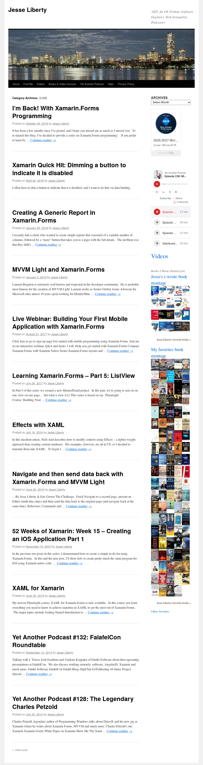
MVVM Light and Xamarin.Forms (58, 269)
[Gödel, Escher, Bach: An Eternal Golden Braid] (163, 417)
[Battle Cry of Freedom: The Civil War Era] (170, 369)
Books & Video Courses (62, 84)
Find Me (28, 84)
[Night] (178, 369)
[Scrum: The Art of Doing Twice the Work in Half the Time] (163, 583)
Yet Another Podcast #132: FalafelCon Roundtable (66, 641)
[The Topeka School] (178, 548)
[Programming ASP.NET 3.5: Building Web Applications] (178, 319)
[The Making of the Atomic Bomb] (163, 559)
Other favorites (160, 611)
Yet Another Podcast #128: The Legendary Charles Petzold (73, 702)
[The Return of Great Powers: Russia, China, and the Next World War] (178, 595)
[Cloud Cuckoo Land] (178, 524)
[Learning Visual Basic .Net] (155, 330)
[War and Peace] (170, 393)
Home (16, 84)
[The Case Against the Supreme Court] (186, 476)
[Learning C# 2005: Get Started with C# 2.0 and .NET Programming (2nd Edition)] (155, 307)
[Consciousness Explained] (186, 405)
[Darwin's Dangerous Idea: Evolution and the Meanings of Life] (170, 406)
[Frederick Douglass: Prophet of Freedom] (170, 595)
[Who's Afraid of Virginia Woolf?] (170, 382)
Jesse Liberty (27, 9)
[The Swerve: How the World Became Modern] (163, 536)
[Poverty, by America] (178, 560)
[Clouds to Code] (155, 319)
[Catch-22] (186, 381)
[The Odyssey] (163, 429)
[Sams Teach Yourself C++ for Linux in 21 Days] (163, 330)
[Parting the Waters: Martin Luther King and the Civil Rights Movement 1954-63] (155, 370)
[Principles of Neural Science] (186, 464)
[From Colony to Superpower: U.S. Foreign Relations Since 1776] (170, 571)
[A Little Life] (163, 524)
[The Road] (178, 394)
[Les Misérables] (163, 394)
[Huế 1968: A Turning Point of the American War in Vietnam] (155, 500)
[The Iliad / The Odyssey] (163, 476)
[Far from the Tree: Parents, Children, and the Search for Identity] (178, 453)
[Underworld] (163, 500)
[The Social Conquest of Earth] (186, 417)
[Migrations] (155, 524)
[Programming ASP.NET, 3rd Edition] (170, 295)
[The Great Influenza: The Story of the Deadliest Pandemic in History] (170, 429)
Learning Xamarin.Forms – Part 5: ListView (73, 375)
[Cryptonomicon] (178, 417)
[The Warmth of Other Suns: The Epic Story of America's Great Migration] (163, 405)
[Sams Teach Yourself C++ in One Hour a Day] (170, 330)
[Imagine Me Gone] (178, 512)
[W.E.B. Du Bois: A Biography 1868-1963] (170, 560)
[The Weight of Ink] (178, 488)
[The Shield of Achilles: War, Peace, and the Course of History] (155, 475)
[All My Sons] (178, 381)
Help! (111, 84)
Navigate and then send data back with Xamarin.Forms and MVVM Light (67, 477)
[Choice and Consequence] (155, 465)
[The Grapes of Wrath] (186, 429)
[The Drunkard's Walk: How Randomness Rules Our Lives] (178, 429)
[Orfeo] (186, 536)
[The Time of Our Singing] (178, 536)
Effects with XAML (38, 424)
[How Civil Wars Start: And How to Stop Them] (155, 548)
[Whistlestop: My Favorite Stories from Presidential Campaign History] (163, 488)
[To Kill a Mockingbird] (163, 381)
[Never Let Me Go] (178, 500)
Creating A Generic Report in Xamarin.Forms (53, 216)
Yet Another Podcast (92, 84)
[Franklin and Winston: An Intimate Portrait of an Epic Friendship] (186, 560)
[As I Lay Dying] (163, 441)
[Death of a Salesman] (170, 441)
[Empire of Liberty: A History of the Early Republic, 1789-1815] (186, 571)
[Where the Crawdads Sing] (163, 512)
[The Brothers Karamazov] (155, 405)
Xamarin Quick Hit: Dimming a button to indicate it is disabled (69, 168)
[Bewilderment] (155, 536)
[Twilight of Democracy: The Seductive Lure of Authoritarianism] (186, 525)
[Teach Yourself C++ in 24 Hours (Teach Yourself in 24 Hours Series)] (178, 294)
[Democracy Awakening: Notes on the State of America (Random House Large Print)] (163, 571)
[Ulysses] (155, 453)
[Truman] (186, 370)
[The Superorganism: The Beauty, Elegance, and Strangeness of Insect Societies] (186, 451)
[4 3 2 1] (170, 488)
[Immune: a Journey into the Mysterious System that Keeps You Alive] (170, 534)
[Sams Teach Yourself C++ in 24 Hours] (170, 306)
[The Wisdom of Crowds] (155, 381)
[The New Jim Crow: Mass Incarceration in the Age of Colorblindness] (170, 476)
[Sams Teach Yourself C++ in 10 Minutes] (186, 309)
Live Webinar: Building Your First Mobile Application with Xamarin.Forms (70, 322)
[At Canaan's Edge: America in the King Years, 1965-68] (178, 464)
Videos (41, 84)
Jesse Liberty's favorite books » (174, 339)
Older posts (20, 750)
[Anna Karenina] (155, 428)
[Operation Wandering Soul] (163, 548)
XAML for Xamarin (38, 588)
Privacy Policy (126, 84)
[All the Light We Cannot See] (155, 488)
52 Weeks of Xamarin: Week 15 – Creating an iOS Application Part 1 (71, 534)
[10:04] (170, 548)
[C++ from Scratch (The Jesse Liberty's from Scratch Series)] (163, 318)
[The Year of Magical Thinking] (178, 583)
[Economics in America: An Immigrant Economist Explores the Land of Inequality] (155, 596)
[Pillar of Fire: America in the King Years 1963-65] (170, 464)
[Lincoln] (170, 453)
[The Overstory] (155, 512)
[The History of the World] (170, 500)
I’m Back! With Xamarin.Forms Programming (55, 112)
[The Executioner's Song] (186, 488)
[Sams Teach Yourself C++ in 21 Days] (155, 294)
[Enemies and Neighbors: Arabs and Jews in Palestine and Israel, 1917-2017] (163, 595)
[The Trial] (155, 441)
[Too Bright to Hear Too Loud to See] (170, 508)
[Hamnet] (170, 524)
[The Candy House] (155, 560)
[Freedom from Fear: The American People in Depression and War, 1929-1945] (163, 370)
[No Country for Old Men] (178, 441)
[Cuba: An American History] (155, 583)
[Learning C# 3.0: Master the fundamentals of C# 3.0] (163, 307)
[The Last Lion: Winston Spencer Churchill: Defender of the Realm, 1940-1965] (163, 453)
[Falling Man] (163, 463)
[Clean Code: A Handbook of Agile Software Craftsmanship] (186, 439)
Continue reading (43, 140)
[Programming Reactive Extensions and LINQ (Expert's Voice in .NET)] (170, 318)
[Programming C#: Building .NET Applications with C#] (163, 295)
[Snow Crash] (170, 417)
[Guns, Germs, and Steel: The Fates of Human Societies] (178, 405)
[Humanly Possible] (155, 572)
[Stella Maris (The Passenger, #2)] (186, 548)
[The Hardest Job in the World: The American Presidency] (186, 512)
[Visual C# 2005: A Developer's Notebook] (186, 319)
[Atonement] (186, 393)
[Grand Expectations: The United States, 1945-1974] (170, 583)
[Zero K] (186, 500)
